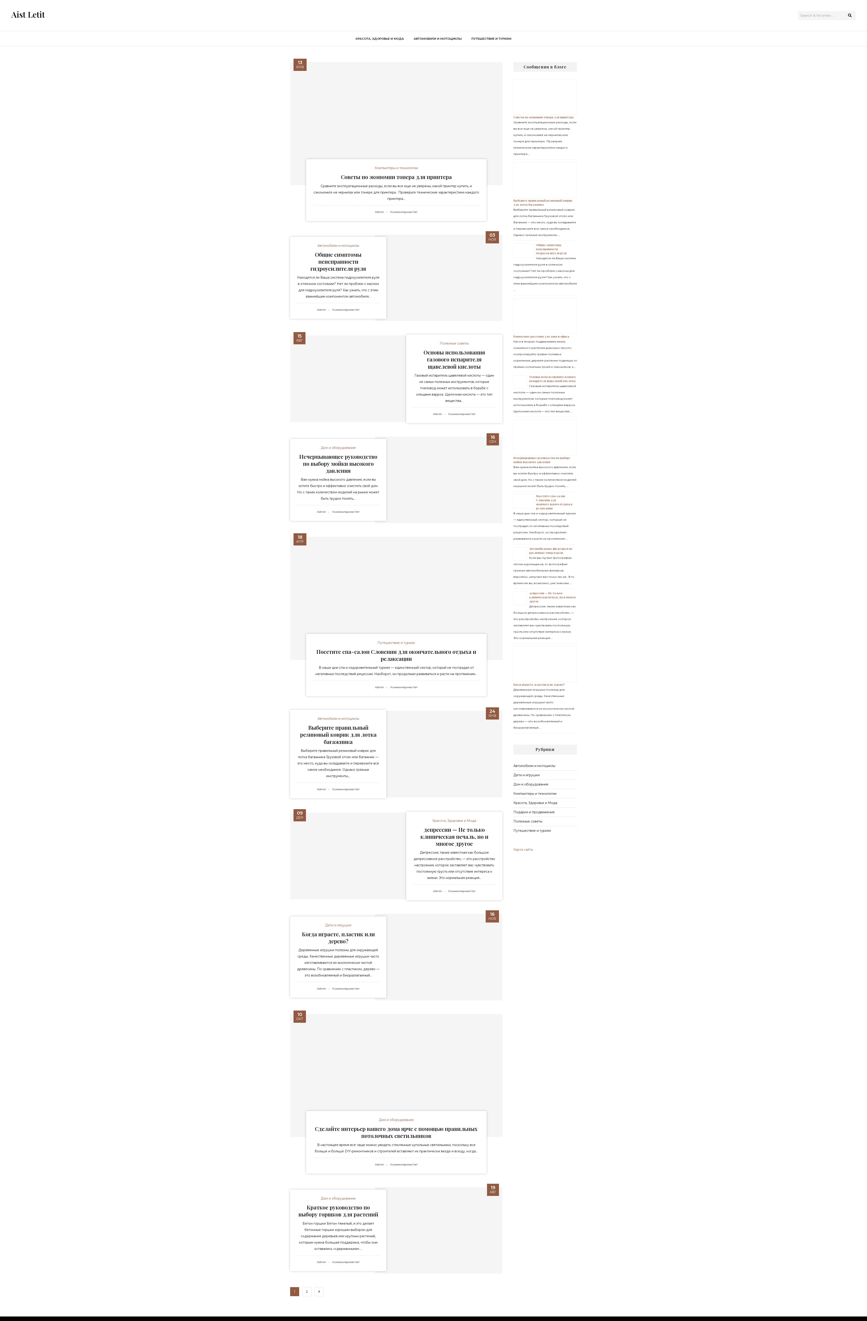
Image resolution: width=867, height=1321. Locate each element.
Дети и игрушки (338, 925)
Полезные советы (454, 343)
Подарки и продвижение (534, 812)
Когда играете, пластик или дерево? (338, 937)
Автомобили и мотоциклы (438, 38)
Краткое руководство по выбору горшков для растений (338, 1211)
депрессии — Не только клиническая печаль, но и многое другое (454, 836)
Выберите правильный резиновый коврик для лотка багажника (338, 734)
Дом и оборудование (338, 448)
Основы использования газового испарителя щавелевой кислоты (454, 359)
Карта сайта (523, 850)
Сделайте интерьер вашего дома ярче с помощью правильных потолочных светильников (396, 1132)
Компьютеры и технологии (396, 168)
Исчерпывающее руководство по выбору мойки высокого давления (338, 463)
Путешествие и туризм (491, 38)
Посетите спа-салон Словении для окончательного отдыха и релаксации (396, 655)
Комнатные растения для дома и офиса (541, 336)
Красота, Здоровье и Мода (380, 38)
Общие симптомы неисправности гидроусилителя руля (338, 261)
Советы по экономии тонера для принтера (396, 176)
